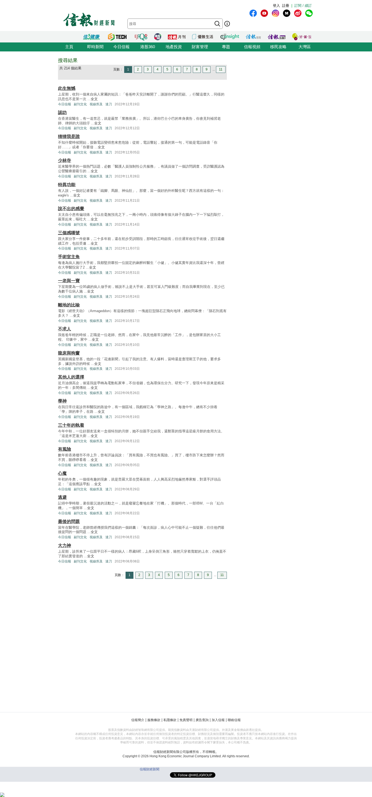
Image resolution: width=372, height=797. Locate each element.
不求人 (64, 329)
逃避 (62, 497)
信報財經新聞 (149, 769)
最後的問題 (69, 521)
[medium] (286, 13)
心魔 (62, 473)
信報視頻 (252, 46)
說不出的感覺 (71, 208)
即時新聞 (95, 46)
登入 (276, 6)
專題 (226, 46)
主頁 (69, 46)
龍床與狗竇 (69, 353)
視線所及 (96, 104)
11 (220, 69)
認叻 (62, 112)
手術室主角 (69, 256)
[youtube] (264, 13)
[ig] (275, 13)
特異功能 (66, 184)
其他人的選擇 (71, 377)
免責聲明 (186, 720)
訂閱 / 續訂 (303, 6)
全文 (94, 99)
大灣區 (304, 46)
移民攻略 (278, 46)
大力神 (64, 545)
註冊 (285, 6)
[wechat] (309, 13)
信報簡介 (137, 720)
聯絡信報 (234, 720)
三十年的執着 (71, 425)
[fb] (253, 13)
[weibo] (297, 13)
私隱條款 (169, 720)
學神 (62, 401)
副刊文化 (80, 104)
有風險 (64, 449)
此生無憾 (66, 88)
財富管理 (200, 46)
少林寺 (64, 160)
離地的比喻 (69, 305)
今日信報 (121, 46)
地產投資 (174, 46)
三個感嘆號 (69, 232)
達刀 (108, 104)
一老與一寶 (69, 280)
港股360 (147, 46)
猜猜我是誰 (69, 136)
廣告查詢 (202, 720)
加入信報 (218, 720)
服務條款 (153, 720)
